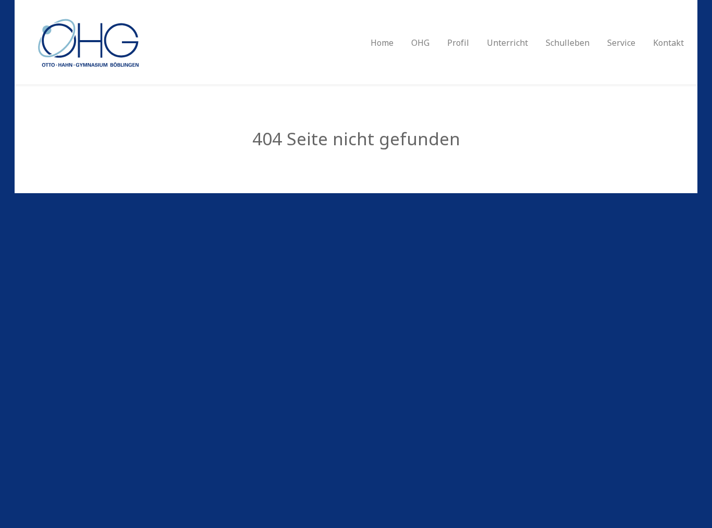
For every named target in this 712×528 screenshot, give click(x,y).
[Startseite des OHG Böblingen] (87, 41)
